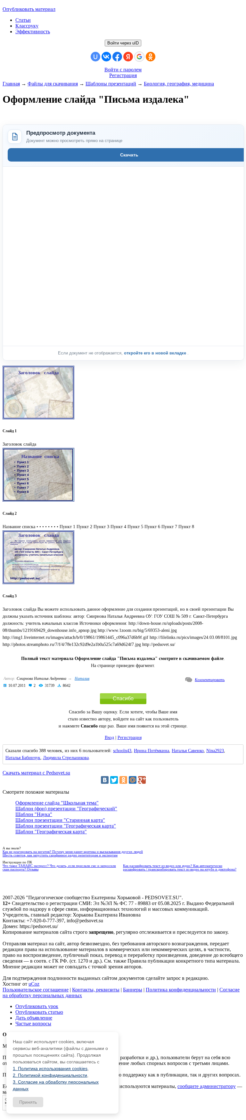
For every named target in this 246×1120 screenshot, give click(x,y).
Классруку (26, 25)
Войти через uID (123, 43)
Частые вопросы (33, 1023)
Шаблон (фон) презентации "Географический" (66, 808)
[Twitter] (114, 780)
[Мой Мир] (132, 780)
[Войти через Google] (139, 57)
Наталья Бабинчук (22, 757)
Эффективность (32, 31)
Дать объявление (33, 1018)
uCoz (34, 984)
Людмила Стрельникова (66, 757)
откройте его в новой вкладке (155, 353)
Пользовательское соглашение (36, 989)
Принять (28, 1102)
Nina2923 (215, 750)
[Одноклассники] (123, 780)
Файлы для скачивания (53, 83)
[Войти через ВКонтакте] (106, 56)
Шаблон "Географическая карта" (51, 831)
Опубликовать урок (36, 1006)
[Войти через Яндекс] (128, 56)
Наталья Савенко (188, 750)
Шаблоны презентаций (111, 83)
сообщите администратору (206, 1086)
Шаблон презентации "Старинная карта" (60, 820)
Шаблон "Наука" (33, 814)
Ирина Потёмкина (151, 750)
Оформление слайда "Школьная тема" (57, 803)
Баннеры (132, 989)
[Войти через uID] (95, 56)
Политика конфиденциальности (181, 989)
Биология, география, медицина (179, 83)
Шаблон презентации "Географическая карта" (65, 826)
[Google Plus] (142, 780)
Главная (11, 83)
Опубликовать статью (39, 1012)
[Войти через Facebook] (117, 56)
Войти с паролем (123, 69)
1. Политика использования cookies (50, 1068)
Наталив (82, 678)
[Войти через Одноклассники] (150, 56)
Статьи (23, 20)
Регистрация (123, 75)
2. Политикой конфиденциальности (50, 1075)
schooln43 (122, 750)
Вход (109, 737)
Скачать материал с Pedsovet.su (36, 772)
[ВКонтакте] (105, 780)
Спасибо (123, 698)
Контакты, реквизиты (95, 989)
